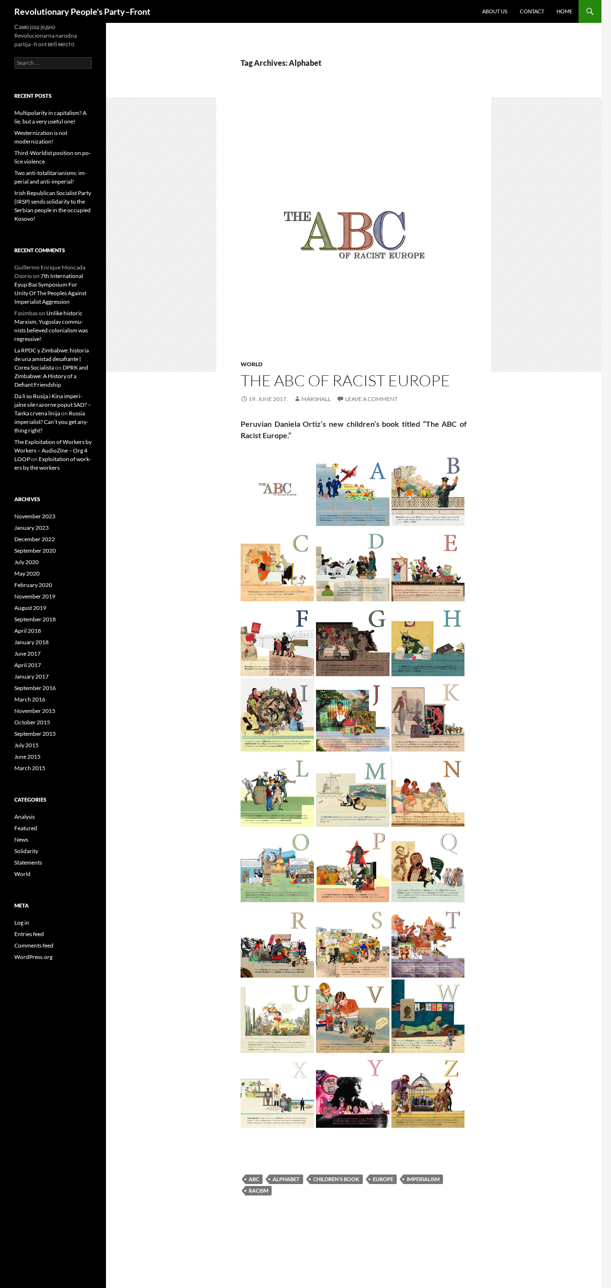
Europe (383, 1179)
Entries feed (29, 934)
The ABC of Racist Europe (345, 380)
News (21, 839)
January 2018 (31, 642)
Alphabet (286, 1179)
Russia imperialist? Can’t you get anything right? (51, 422)
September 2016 (35, 687)
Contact (532, 11)
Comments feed (33, 945)
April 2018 (27, 630)
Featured (25, 828)
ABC (254, 1179)
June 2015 (27, 756)
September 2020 (35, 550)
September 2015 (35, 733)
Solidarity (26, 851)
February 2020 (33, 584)
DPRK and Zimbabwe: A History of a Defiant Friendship (51, 376)
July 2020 (26, 562)
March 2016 (29, 699)
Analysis (24, 816)
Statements (28, 862)
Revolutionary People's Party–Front (82, 11)
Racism (258, 1190)
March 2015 (29, 768)
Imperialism (423, 1179)
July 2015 (26, 745)
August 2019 (30, 607)
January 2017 (31, 676)
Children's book (336, 1179)
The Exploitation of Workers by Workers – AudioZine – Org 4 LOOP (53, 450)
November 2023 (34, 516)
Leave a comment (371, 398)
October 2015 (32, 722)
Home (564, 11)
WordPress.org (33, 956)
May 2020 (27, 573)
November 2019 (34, 596)
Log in (21, 922)
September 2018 (35, 619)
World (252, 364)
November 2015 (34, 710)
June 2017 (27, 653)
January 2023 (31, 527)
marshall (316, 398)
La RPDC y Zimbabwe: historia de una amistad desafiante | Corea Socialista (51, 359)
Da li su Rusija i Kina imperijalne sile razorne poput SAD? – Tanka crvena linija (52, 404)
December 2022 (34, 539)
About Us (494, 11)
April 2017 (27, 665)
